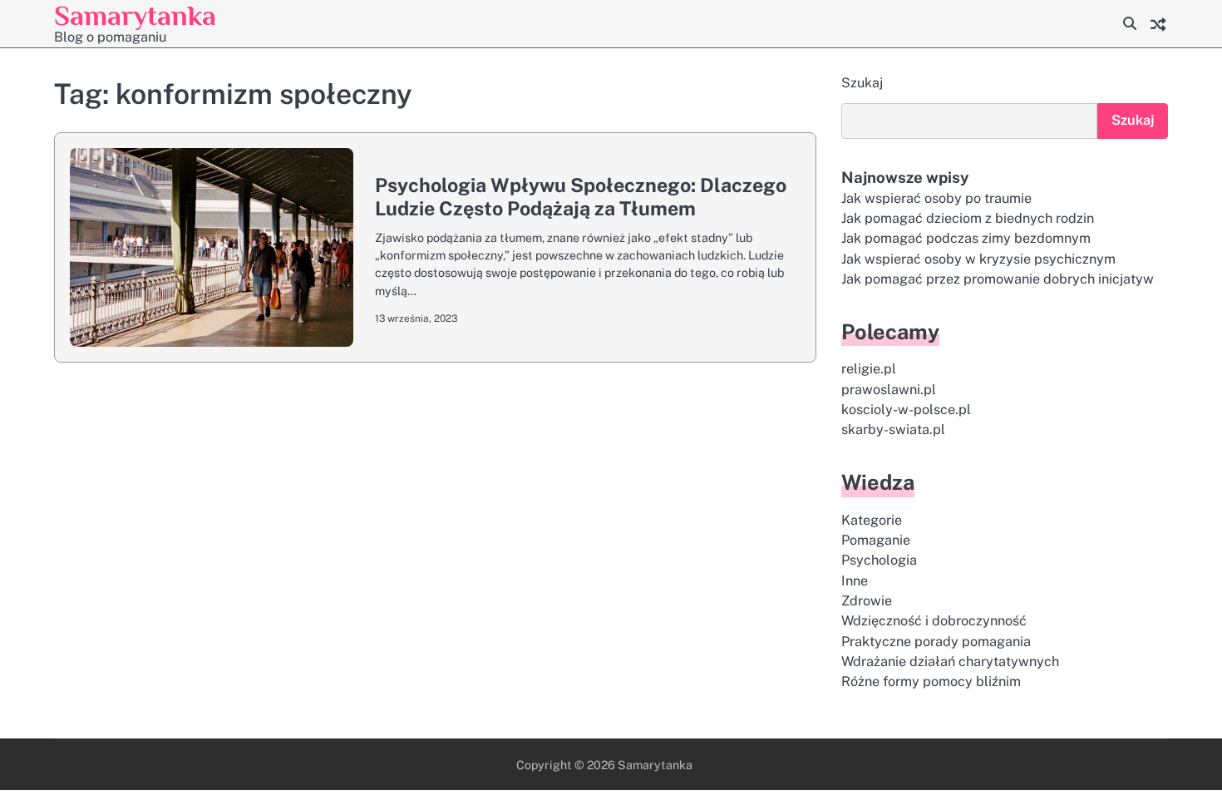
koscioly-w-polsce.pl (906, 409)
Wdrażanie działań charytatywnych (950, 661)
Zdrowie (866, 601)
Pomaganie (875, 540)
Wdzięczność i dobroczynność (934, 621)
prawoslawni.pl (888, 390)
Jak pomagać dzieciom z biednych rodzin (967, 218)
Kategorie (871, 520)
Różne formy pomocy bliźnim (931, 681)
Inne (854, 581)
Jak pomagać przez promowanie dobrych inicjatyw (997, 279)
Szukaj (862, 83)
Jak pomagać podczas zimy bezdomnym (966, 238)
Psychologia (879, 560)
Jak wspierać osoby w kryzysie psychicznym (978, 259)
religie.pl (868, 369)
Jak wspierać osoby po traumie (936, 198)
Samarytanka (135, 15)
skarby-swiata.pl (893, 429)
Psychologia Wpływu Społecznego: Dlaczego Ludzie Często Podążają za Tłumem (580, 197)
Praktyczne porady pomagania (936, 641)
